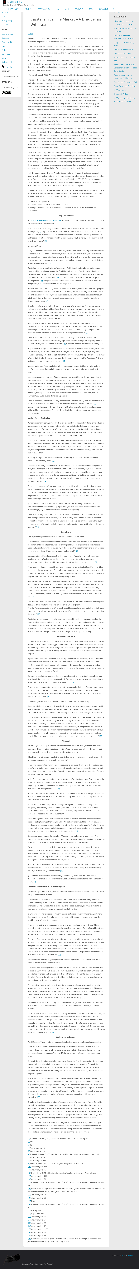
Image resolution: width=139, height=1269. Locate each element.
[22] (101, 736)
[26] (35, 882)
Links (4, 16)
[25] (61, 871)
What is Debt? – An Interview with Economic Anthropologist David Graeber (125, 68)
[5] (42, 280)
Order (4, 50)
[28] (83, 997)
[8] (87, 332)
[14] (44, 481)
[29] (53, 1032)
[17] (95, 562)
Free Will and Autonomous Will (125, 82)
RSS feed (117, 12)
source (30, 34)
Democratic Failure (121, 94)
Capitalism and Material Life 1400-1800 (45, 220)
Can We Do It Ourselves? (123, 49)
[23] (58, 788)
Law (3, 46)
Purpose (5, 12)
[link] (113, 9)
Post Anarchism (8, 42)
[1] (41, 231)
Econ (4, 58)
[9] (65, 344)
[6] (47, 301)
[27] (59, 955)
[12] (95, 404)
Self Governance (120, 90)
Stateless (5, 38)
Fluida (123, 1255)
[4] (57, 277)
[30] (39, 1097)
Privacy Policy (7, 20)
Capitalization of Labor (122, 53)
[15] (37, 527)
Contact (5, 24)
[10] (63, 361)
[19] (39, 614)
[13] (53, 461)
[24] (76, 831)
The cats (8, 67)
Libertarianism (7, 34)
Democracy (6, 54)
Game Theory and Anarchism (125, 86)
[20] (72, 682)
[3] (50, 263)
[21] (48, 696)
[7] (63, 318)
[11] (70, 396)
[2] (45, 241)
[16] (76, 551)
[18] (33, 597)
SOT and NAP (7, 62)
